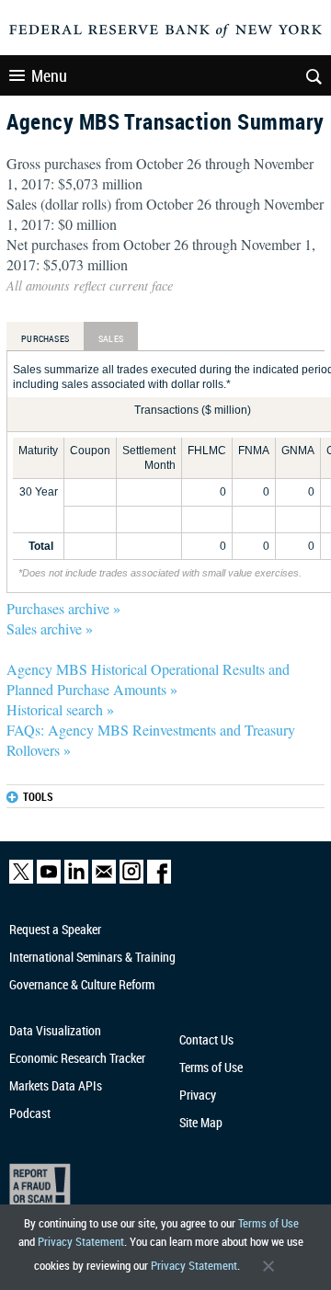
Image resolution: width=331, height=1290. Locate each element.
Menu (49, 75)
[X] (21, 879)
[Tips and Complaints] (158, 1188)
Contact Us (206, 1039)
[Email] (104, 879)
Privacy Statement (81, 1241)
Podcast (30, 1113)
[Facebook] (159, 879)
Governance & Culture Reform (81, 984)
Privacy (197, 1094)
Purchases (45, 338)
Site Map (201, 1122)
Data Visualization (55, 1030)
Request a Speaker (55, 929)
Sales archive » (49, 628)
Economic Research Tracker (77, 1058)
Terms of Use (268, 1223)
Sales (110, 338)
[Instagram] (131, 879)
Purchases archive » (63, 608)
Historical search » (60, 709)
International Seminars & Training (92, 956)
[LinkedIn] (76, 879)
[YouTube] (49, 879)
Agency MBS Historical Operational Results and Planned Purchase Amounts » (148, 679)
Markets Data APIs (55, 1085)
